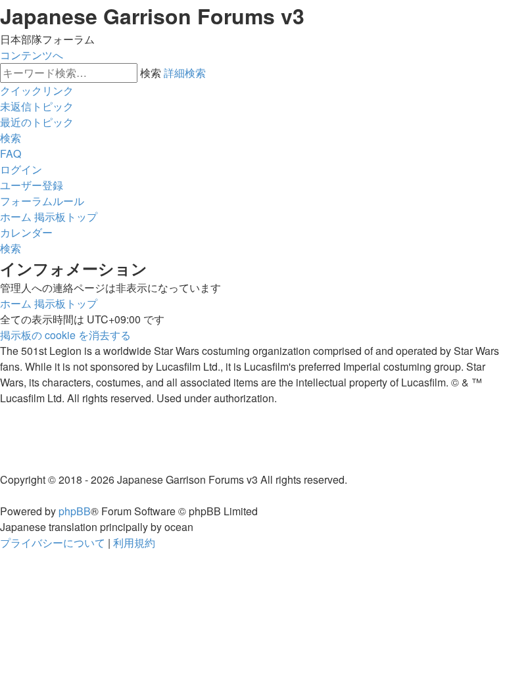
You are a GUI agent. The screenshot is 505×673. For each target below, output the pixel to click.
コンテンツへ (31, 54)
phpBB (75, 511)
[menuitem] (37, 106)
